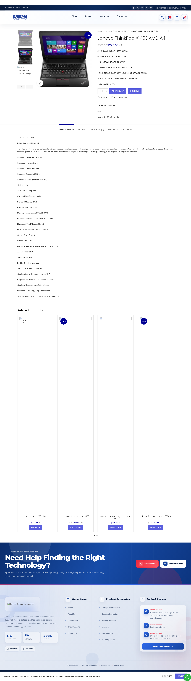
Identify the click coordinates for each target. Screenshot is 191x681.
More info (167, 676)
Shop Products (74, 627)
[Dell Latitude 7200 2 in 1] (35, 415)
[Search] (162, 17)
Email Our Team (176, 563)
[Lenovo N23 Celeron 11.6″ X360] (75, 415)
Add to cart (118, 91)
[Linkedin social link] (147, 8)
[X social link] (138, 8)
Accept (181, 676)
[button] (21, 87)
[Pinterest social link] (142, 8)
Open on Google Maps (161, 646)
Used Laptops (107, 633)
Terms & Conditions (89, 665)
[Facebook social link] (134, 8)
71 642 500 (154, 636)
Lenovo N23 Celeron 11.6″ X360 (75, 516)
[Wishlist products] (177, 17)
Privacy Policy (72, 665)
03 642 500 (165, 639)
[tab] (66, 128)
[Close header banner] (187, 2)
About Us (71, 614)
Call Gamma (150, 563)
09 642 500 (154, 639)
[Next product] (172, 31)
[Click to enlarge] (40, 83)
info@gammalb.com (157, 627)
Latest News (119, 665)
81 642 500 (176, 636)
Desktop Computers (110, 614)
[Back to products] (169, 31)
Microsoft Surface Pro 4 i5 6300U (156, 516)
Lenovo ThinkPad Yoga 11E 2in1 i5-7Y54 (115, 517)
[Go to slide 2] (97, 535)
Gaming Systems (109, 620)
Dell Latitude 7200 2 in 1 (35, 516)
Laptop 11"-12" (121, 31)
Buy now (134, 91)
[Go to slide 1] (94, 535)
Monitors (105, 627)
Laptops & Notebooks (111, 608)
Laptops (108, 31)
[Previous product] (166, 31)
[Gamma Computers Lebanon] (22, 604)
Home (100, 31)
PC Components (108, 640)
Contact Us (72, 633)
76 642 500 (165, 636)
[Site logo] (22, 17)
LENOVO (101, 111)
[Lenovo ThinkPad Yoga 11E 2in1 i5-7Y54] (116, 415)
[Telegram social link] (151, 8)
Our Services (73, 620)
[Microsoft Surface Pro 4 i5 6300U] (156, 415)
